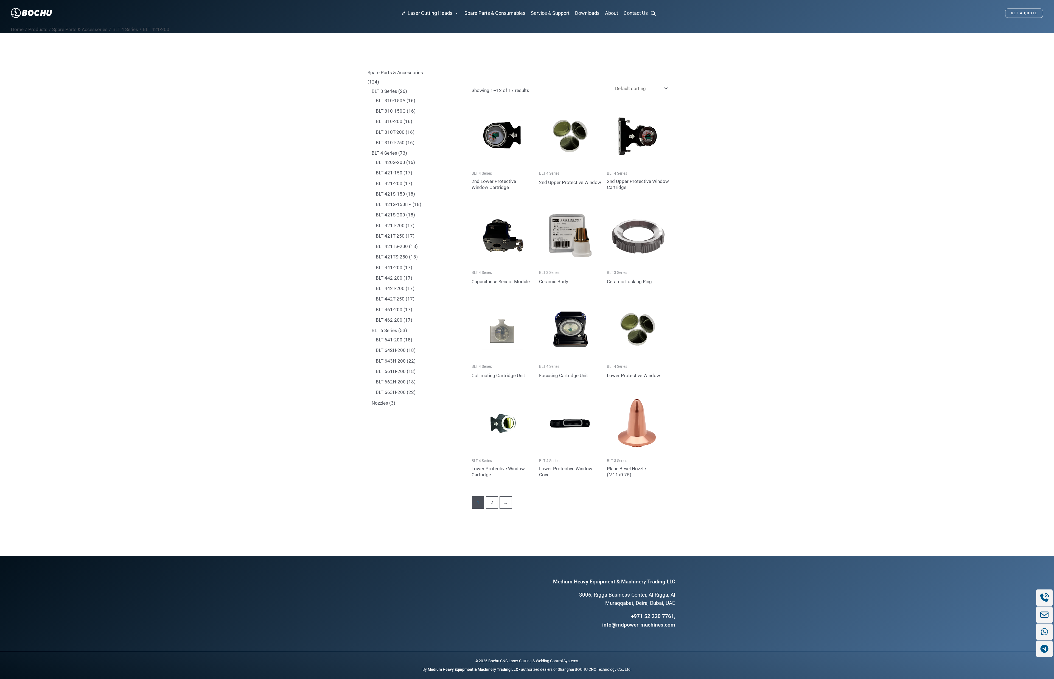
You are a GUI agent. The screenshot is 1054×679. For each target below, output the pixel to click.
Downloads (587, 13)
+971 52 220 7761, (653, 616)
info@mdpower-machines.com (638, 625)
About (611, 13)
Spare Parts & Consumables (494, 13)
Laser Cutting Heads (430, 13)
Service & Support (550, 13)
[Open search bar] (653, 13)
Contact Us (636, 13)
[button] (1024, 13)
